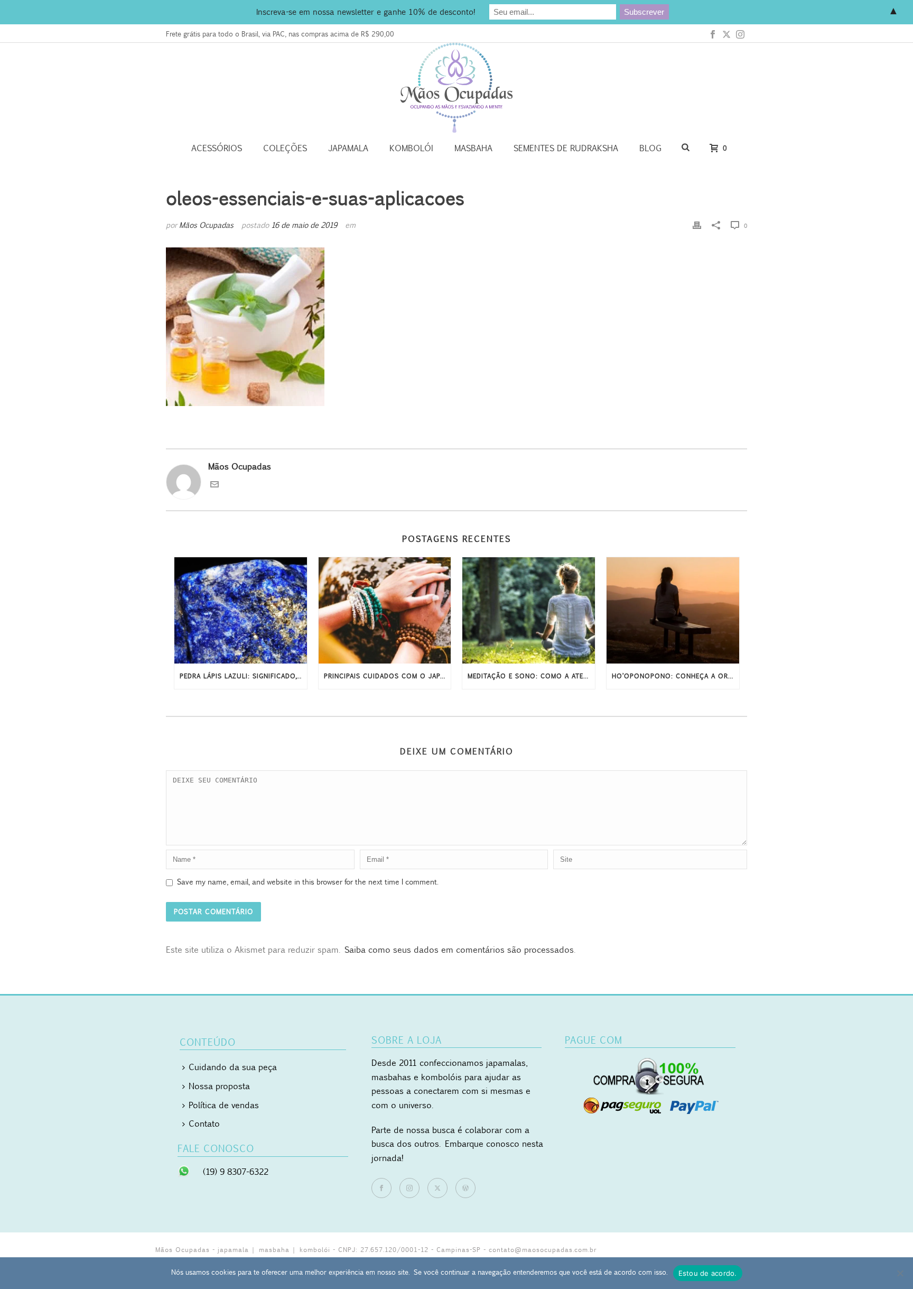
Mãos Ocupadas (206, 225)
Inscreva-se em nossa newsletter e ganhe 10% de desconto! (365, 11)
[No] (900, 1273)
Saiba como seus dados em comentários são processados (459, 949)
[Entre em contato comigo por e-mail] (214, 485)
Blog (650, 148)
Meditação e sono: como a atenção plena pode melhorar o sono (531, 675)
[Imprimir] (697, 225)
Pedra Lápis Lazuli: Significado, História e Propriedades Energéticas (243, 675)
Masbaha (473, 148)
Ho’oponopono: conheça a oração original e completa (675, 675)
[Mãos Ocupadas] (456, 88)
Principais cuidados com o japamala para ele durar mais (387, 675)
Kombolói (411, 148)
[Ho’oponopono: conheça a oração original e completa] (673, 610)
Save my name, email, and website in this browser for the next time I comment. (308, 882)
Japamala (348, 148)
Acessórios (216, 148)
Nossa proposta (219, 1086)
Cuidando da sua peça (233, 1067)
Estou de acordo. (707, 1273)
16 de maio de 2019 (304, 225)
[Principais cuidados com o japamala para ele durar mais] (385, 610)
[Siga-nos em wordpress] (465, 1188)
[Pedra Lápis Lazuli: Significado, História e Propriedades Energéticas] (240, 610)
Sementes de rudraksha (566, 148)
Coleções (285, 148)
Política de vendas (224, 1105)
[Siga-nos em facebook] (381, 1188)
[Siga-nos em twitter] (437, 1188)
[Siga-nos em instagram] (409, 1188)
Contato (204, 1123)
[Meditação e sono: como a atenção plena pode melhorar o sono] (528, 610)
